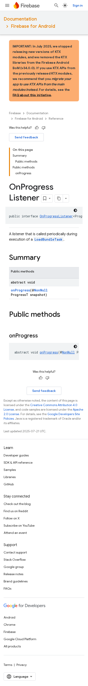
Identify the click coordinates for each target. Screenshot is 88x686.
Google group (14, 567)
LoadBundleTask (49, 239)
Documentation (20, 19)
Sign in (78, 5)
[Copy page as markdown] (59, 198)
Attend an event (15, 533)
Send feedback (26, 137)
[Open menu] (7, 5)
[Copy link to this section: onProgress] (42, 336)
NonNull (41, 290)
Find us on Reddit (16, 511)
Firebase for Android (33, 26)
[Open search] (56, 5)
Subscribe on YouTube (19, 525)
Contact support (15, 552)
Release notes (13, 574)
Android (9, 617)
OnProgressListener (56, 216)
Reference (56, 119)
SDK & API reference (18, 462)
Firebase (15, 113)
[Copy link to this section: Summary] (44, 258)
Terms (8, 665)
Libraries (10, 477)
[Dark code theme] (75, 210)
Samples (10, 470)
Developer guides (16, 455)
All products (12, 646)
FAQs (7, 588)
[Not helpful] (43, 127)
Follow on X (12, 518)
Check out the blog (17, 504)
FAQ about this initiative (32, 95)
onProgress (20, 290)
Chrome (9, 625)
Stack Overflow (15, 560)
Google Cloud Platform (20, 639)
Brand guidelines (16, 581)
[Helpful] (36, 127)
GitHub (9, 484)
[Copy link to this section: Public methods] (64, 315)
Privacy (21, 665)
